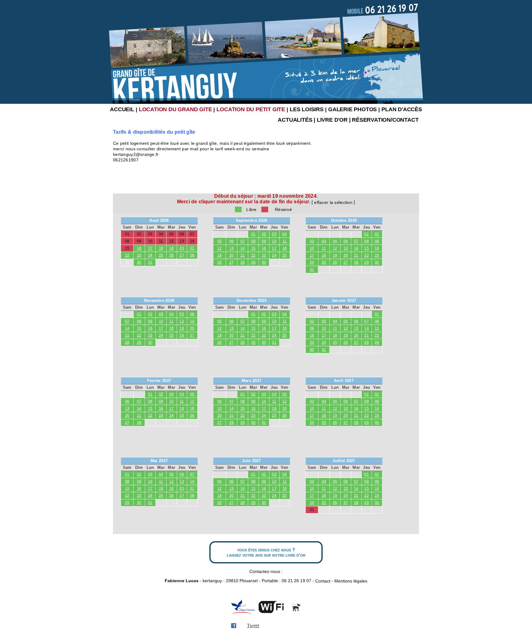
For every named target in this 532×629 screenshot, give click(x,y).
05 (219, 241)
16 (139, 248)
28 (192, 255)
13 (231, 248)
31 (150, 262)
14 (242, 248)
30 (139, 262)
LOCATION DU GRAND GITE (175, 109)
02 (264, 234)
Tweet (253, 625)
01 (253, 234)
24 (150, 255)
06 (231, 241)
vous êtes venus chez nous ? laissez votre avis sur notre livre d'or (266, 552)
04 (284, 234)
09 (264, 241)
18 (161, 248)
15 (253, 248)
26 (171, 255)
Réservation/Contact (385, 120)
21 (192, 248)
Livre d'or (332, 120)
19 (171, 248)
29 (127, 262)
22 (127, 255)
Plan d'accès (401, 109)
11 (285, 241)
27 (181, 255)
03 (274, 234)
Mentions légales (350, 580)
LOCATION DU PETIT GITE (250, 109)
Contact (322, 580)
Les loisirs (307, 109)
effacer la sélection (333, 202)
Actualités (295, 120)
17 (150, 248)
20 (181, 248)
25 (161, 255)
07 (242, 241)
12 (219, 248)
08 (253, 241)
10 (274, 241)
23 (139, 255)
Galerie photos (352, 109)
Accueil (122, 109)
